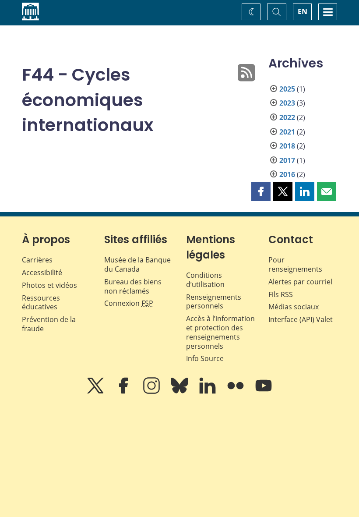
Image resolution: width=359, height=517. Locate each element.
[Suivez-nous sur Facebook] (124, 392)
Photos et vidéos (49, 285)
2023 (287, 103)
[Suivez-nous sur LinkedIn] (208, 392)
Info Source (205, 358)
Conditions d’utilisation (205, 279)
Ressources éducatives (41, 302)
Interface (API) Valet (300, 319)
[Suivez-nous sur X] (96, 392)
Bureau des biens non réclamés (133, 286)
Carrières (37, 260)
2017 (287, 160)
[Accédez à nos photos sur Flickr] (236, 392)
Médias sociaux (293, 307)
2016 (287, 174)
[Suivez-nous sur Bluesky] (180, 392)
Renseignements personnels (213, 301)
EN (302, 11)
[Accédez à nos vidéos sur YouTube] (263, 392)
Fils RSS (280, 294)
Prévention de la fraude (49, 324)
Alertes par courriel (300, 282)
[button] (261, 191)
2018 (287, 146)
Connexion (128, 303)
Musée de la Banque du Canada (137, 264)
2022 (287, 117)
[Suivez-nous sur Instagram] (152, 392)
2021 (287, 132)
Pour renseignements (295, 264)
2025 (287, 89)
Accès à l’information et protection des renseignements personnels (220, 332)
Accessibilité (42, 272)
